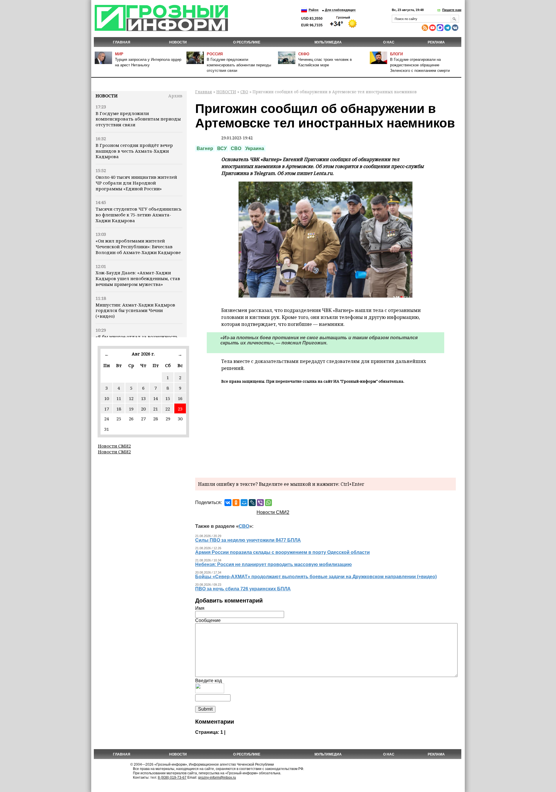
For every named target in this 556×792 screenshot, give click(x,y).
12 (131, 398)
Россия (215, 54)
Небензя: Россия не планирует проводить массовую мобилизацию (273, 564)
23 (180, 409)
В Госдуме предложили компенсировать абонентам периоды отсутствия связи (239, 65)
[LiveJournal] (252, 502)
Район (314, 10)
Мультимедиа (328, 42)
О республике (246, 42)
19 (131, 409)
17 (106, 409)
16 (180, 398)
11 (118, 398)
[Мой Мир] (244, 502)
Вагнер (205, 148)
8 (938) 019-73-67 (172, 777)
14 (155, 398)
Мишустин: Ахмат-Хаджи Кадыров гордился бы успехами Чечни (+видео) (135, 310)
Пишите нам (451, 10)
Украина (254, 148)
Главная (121, 42)
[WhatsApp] (268, 502)
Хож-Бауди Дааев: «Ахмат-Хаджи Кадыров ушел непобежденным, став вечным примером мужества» (138, 278)
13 (143, 398)
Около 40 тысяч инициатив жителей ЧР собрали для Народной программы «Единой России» (136, 182)
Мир (119, 54)
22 (167, 409)
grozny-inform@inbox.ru (217, 777)
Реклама (436, 42)
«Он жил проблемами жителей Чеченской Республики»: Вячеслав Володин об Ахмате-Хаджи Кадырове (138, 246)
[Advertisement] (325, 429)
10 (106, 398)
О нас (388, 42)
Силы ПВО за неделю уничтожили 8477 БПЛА (248, 540)
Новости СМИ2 (114, 446)
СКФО (303, 54)
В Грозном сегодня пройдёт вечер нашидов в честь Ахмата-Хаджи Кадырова (134, 151)
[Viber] (260, 502)
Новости (107, 95)
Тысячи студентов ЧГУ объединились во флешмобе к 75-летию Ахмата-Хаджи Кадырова (139, 214)
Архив (175, 95)
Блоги (396, 54)
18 (118, 409)
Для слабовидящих (340, 10)
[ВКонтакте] (227, 502)
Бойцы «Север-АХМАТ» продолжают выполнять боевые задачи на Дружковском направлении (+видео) (316, 576)
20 (143, 409)
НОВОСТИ (178, 42)
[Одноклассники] (236, 502)
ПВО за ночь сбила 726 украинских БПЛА (243, 588)
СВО (244, 91)
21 (155, 409)
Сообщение (208, 620)
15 (167, 398)
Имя (199, 608)
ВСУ (222, 148)
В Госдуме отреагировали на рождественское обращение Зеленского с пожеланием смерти (420, 65)
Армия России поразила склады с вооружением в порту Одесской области (282, 552)
